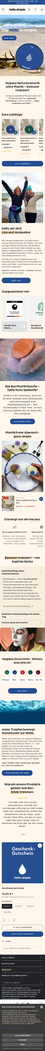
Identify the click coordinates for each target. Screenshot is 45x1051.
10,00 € (8, 907)
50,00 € (31, 907)
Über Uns (16, 280)
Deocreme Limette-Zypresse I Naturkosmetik (28, 140)
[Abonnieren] (41, 982)
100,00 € (8, 913)
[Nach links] (4, 2)
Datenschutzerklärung (10, 999)
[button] (29, 10)
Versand (11, 897)
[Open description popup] (23, 326)
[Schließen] (41, 1003)
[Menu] (3, 10)
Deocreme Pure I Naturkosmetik (9, 139)
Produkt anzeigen (15, 132)
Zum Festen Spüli (22, 422)
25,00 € (19, 907)
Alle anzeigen (22, 164)
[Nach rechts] (41, 2)
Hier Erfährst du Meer (17, 773)
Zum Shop (9, 38)
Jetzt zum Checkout (22, 934)
